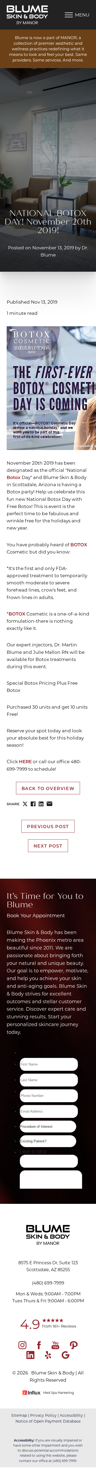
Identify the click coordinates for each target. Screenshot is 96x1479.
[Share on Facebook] (33, 804)
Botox (14, 477)
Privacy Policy (43, 1415)
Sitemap (19, 1415)
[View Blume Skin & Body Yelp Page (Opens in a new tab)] (48, 1357)
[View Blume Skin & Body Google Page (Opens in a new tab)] (65, 1357)
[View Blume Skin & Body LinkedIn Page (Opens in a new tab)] (30, 1357)
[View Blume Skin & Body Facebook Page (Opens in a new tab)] (39, 1347)
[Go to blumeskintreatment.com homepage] (27, 14)
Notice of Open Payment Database (48, 1421)
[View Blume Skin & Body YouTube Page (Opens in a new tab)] (55, 1347)
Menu (82, 15)
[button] (69, 15)
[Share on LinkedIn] (41, 804)
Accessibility (71, 1415)
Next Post (48, 846)
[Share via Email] (49, 804)
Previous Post (48, 826)
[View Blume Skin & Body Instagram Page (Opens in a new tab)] (22, 1347)
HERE (25, 761)
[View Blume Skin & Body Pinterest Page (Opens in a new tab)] (74, 1347)
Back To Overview (48, 788)
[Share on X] (25, 804)
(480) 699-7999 (64, 1461)
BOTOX (78, 545)
